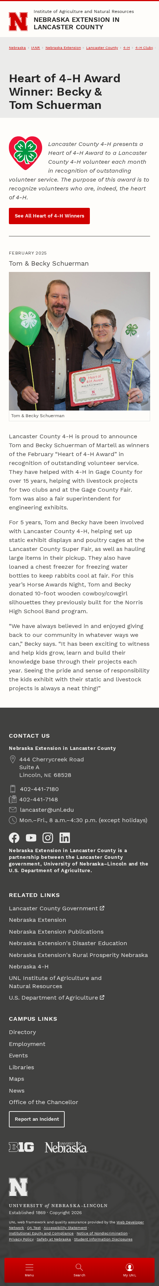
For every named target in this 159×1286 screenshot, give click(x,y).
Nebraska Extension (63, 48)
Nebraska (17, 48)
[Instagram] (48, 838)
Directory (22, 1032)
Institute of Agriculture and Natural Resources (84, 11)
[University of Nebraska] (66, 1147)
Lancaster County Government (53, 908)
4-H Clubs (144, 48)
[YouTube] (31, 838)
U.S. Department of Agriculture (53, 997)
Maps (16, 1078)
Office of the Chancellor (43, 1102)
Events (18, 1055)
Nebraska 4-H (29, 966)
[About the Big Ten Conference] (21, 1147)
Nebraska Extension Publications (56, 931)
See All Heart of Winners (49, 216)
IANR (35, 48)
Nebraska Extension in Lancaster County (76, 23)
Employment (27, 1043)
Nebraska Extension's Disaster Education (68, 943)
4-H (126, 48)
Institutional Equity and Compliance (41, 1233)
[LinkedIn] (65, 838)
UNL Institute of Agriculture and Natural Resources (55, 981)
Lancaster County (102, 48)
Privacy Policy (21, 1239)
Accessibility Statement (65, 1228)
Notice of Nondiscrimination (102, 1233)
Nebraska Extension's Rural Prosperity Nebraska (78, 954)
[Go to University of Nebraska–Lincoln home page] (18, 21)
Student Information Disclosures (103, 1239)
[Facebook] (14, 838)
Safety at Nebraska (54, 1239)
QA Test (34, 1228)
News (16, 1090)
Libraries (21, 1067)
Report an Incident (37, 1119)
